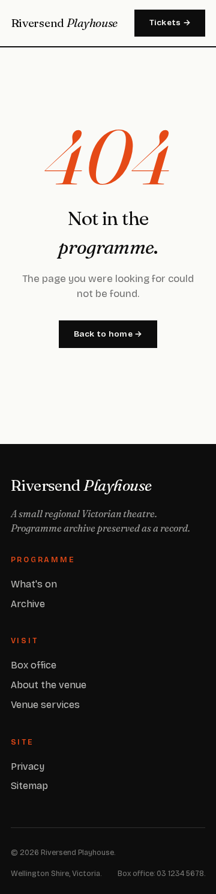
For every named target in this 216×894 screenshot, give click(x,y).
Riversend (64, 23)
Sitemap (29, 785)
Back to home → (108, 334)
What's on (34, 584)
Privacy (27, 766)
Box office (33, 665)
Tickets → (170, 22)
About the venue (48, 685)
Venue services (45, 704)
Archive (28, 604)
